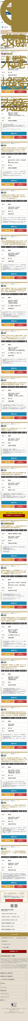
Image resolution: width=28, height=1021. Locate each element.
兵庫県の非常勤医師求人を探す (8, 923)
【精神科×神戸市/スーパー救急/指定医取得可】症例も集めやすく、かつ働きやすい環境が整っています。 (14, 853)
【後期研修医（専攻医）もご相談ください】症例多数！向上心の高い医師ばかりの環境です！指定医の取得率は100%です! (14, 666)
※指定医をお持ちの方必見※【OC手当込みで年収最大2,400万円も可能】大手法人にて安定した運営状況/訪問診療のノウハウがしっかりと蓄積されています (14, 149)
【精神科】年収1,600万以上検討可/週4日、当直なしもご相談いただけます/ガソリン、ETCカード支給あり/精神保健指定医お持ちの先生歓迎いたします (14, 337)
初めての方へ (5, 941)
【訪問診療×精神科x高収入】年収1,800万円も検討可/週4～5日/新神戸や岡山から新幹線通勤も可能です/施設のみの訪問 (14, 619)
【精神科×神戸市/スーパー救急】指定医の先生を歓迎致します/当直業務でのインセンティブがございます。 (13, 806)
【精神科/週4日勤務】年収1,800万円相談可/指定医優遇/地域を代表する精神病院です (13, 473)
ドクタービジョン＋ (6, 944)
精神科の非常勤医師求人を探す (8, 929)
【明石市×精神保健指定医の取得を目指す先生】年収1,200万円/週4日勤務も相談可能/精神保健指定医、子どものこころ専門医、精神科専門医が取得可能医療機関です (14, 713)
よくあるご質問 (5, 947)
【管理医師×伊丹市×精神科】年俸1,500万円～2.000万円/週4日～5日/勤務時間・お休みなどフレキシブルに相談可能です (13, 196)
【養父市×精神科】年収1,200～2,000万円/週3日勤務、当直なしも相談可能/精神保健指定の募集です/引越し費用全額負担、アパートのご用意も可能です (14, 290)
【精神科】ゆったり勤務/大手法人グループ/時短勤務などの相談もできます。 (13, 429)
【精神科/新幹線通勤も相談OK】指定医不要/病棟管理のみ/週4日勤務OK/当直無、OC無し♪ (13, 383)
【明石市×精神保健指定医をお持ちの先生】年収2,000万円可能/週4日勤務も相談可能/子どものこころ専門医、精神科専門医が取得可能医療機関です (14, 242)
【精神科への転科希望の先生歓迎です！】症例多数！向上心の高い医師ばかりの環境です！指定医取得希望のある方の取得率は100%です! (14, 759)
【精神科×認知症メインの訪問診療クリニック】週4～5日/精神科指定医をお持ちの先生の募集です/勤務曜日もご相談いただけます (14, 572)
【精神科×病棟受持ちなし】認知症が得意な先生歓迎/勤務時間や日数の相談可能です (14, 526)
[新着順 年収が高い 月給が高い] (24, 44)
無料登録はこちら (14, 951)
